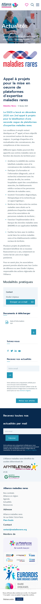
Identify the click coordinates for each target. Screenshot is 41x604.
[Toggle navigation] (37, 5)
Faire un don (26, 5)
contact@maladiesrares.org (15, 529)
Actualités (7, 502)
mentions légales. (25, 391)
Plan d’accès (8, 520)
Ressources (8, 505)
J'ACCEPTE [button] (19, 599)
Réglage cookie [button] (8, 599)
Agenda (6, 499)
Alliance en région (10, 496)
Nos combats (8, 493)
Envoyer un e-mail (18, 301)
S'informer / (12, 33)
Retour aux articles (27, 400)
